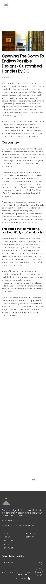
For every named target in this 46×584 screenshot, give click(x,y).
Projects (8, 541)
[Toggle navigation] (41, 4)
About (7, 537)
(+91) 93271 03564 (10, 520)
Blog (6, 544)
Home (7, 533)
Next (33, 480)
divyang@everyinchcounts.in (18, 525)
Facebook (30, 533)
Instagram (30, 537)
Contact (8, 548)
